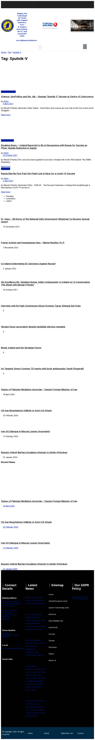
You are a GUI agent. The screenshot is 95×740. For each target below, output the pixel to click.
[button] (39, 3)
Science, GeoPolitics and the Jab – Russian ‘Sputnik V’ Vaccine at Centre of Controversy (47, 96)
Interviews (5, 169)
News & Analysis (8, 92)
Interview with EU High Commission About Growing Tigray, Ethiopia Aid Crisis (41, 306)
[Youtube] (74, 4)
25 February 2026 (10, 527)
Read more (5, 115)
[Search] (89, 46)
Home (3, 52)
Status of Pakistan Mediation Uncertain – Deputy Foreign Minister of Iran (39, 389)
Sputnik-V (17, 52)
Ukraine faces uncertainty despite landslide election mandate (33, 326)
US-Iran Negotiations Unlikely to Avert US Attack (26, 410)
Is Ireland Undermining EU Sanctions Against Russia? (28, 263)
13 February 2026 (10, 548)
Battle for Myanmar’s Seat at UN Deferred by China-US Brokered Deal (35, 600)
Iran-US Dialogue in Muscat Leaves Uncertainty (25, 431)
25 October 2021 (10, 155)
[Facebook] (5, 665)
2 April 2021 (7, 181)
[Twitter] (67, 4)
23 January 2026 (9, 569)
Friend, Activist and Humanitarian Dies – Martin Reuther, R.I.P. (33, 242)
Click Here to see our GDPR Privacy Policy (80, 598)
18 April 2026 (8, 506)
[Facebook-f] (60, 4)
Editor (6, 101)
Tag (9, 52)
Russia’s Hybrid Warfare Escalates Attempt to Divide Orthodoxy (34, 452)
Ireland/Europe (7, 140)
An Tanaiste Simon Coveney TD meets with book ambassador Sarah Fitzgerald (42, 368)
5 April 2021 (7, 104)
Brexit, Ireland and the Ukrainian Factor (21, 347)
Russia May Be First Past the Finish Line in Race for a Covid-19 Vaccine (38, 173)
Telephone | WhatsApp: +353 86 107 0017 (10, 635)
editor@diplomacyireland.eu (13, 648)
